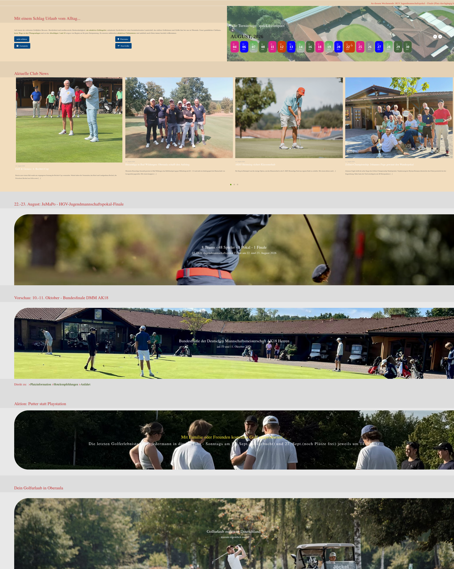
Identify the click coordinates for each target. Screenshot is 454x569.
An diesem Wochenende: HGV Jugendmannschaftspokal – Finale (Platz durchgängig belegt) (192, 3)
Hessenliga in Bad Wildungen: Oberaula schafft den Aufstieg (157, 164)
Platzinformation (40, 384)
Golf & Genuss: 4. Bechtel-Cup (32, 168)
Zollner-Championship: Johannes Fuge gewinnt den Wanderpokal (379, 164)
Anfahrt (85, 384)
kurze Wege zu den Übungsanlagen (27, 33)
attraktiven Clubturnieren (126, 33)
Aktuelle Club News (31, 73)
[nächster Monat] (440, 37)
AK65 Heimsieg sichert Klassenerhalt (255, 164)
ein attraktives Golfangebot (96, 30)
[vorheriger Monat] (435, 37)
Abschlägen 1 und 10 (57, 33)
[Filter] (233, 30)
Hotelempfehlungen (66, 384)
